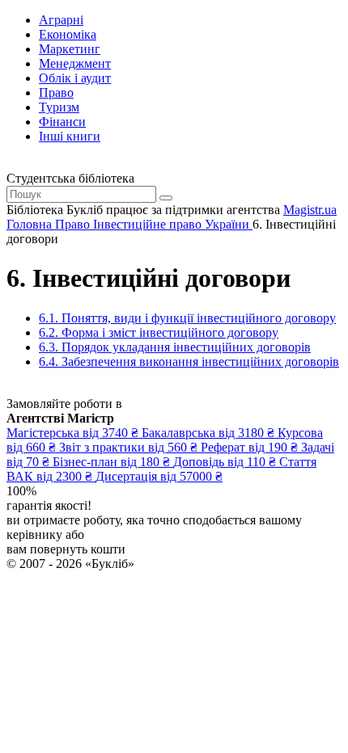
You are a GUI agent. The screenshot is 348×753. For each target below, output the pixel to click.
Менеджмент (75, 63)
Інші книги (69, 136)
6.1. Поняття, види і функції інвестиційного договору (187, 318)
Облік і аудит (75, 78)
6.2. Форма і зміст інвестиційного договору (158, 332)
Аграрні (61, 20)
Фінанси (62, 121)
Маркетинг (69, 49)
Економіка (67, 34)
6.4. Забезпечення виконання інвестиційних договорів (189, 361)
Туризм (59, 107)
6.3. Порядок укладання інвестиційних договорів (175, 347)
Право (56, 92)
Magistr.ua (310, 210)
